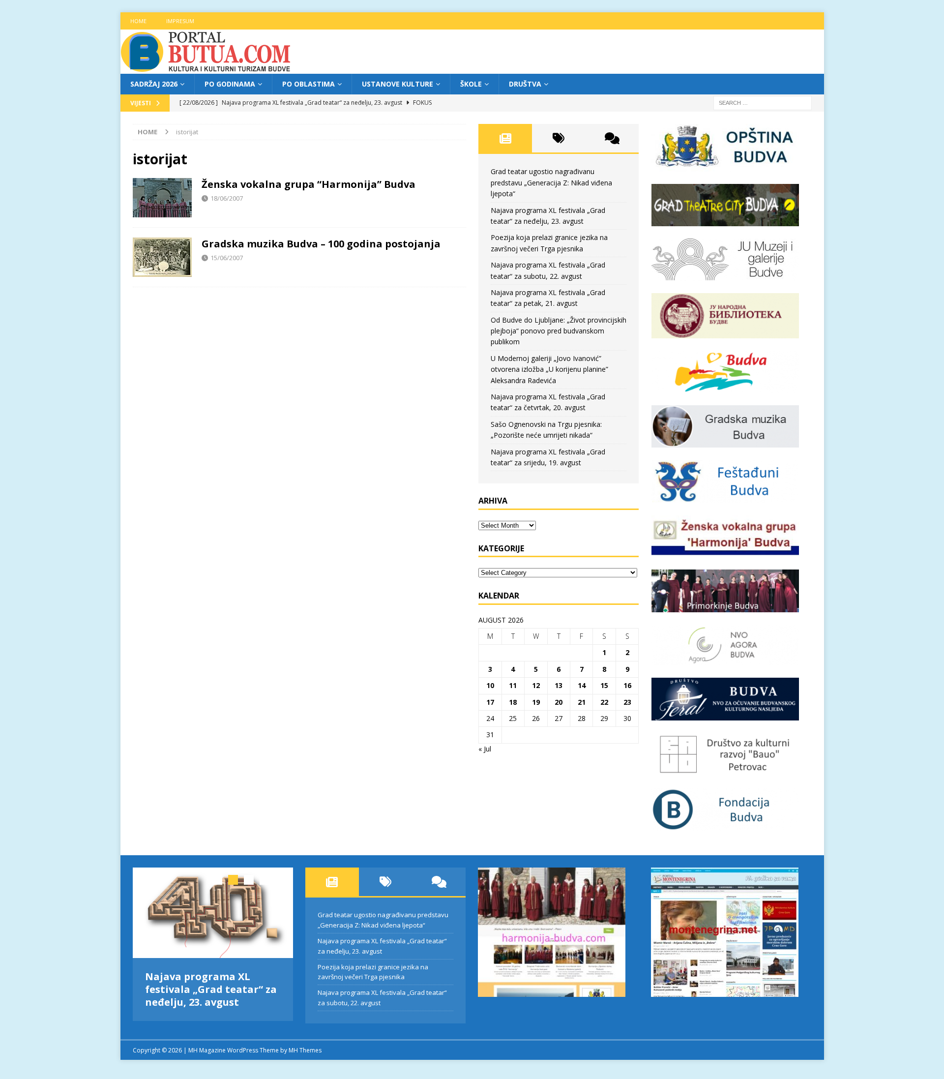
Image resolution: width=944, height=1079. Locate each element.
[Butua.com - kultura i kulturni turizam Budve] (206, 68)
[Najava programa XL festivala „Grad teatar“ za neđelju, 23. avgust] (213, 913)
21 (582, 702)
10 (490, 685)
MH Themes (305, 1047)
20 (558, 702)
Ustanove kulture (397, 84)
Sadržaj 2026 (153, 84)
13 (558, 685)
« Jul (484, 748)
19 (536, 702)
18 (513, 702)
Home (138, 21)
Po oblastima (308, 84)
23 (627, 702)
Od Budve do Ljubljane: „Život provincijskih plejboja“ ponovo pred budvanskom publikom (558, 331)
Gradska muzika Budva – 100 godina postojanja (321, 243)
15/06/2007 (226, 257)
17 (490, 702)
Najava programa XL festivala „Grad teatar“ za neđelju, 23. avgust (211, 989)
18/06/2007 (226, 198)
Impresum (180, 21)
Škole (471, 84)
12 (536, 685)
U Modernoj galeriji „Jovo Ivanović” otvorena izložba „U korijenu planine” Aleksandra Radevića (549, 369)
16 (627, 685)
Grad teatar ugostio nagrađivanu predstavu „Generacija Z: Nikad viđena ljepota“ (551, 182)
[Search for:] (762, 102)
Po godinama (230, 84)
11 (513, 685)
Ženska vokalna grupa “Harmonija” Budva (308, 184)
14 (582, 685)
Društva (525, 84)
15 (604, 685)
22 (604, 702)
